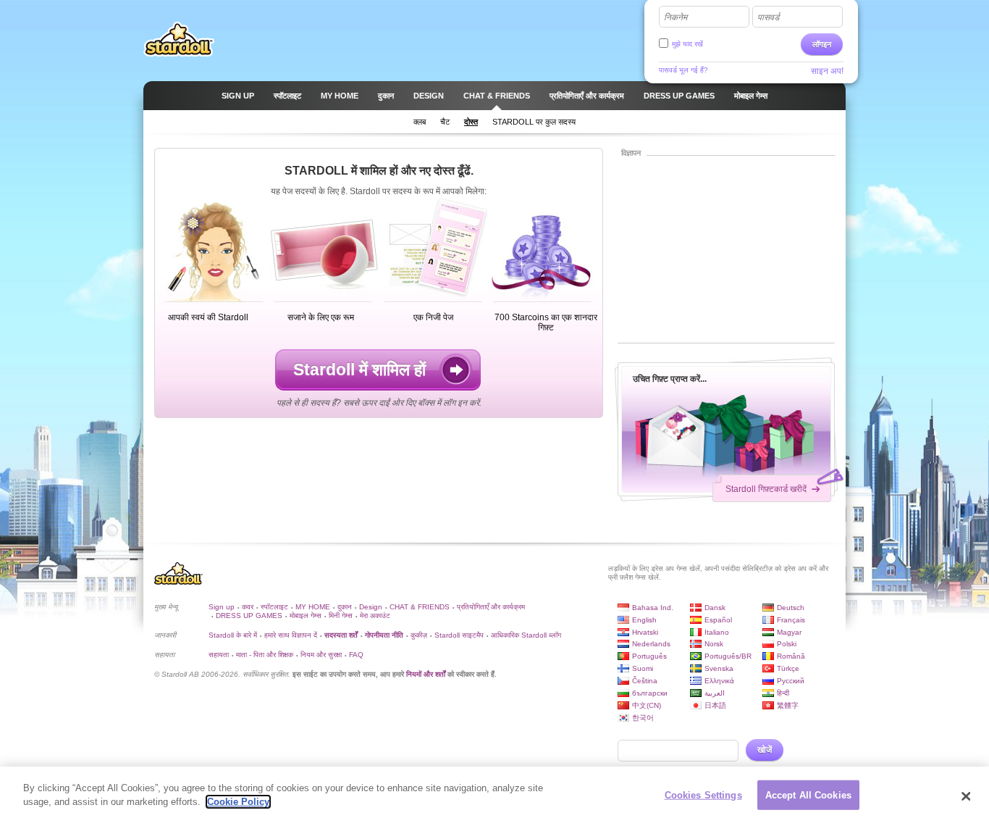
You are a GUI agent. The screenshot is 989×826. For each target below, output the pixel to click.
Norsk (713, 644)
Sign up (222, 607)
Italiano (716, 632)
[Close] (965, 796)
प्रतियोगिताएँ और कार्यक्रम (491, 607)
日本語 (715, 705)
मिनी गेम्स (341, 616)
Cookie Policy (238, 801)
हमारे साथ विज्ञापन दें (290, 635)
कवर (247, 607)
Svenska (718, 668)
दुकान (344, 607)
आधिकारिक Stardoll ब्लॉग (526, 635)
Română (791, 656)
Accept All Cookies (808, 795)
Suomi (642, 668)
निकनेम (675, 17)
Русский (790, 681)
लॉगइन (821, 44)
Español (718, 620)
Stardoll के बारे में (233, 635)
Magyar (789, 632)
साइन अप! (827, 71)
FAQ (356, 655)
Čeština (644, 681)
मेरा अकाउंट (375, 616)
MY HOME (312, 607)
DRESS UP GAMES (249, 616)
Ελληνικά (719, 681)
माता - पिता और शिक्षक (264, 655)
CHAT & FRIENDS (420, 607)
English (644, 620)
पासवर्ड (768, 17)
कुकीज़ (419, 635)
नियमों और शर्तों (425, 674)
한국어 (643, 718)
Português (649, 656)
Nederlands (651, 644)
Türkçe (788, 668)
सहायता (219, 655)
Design (370, 607)
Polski (786, 644)
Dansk (714, 608)
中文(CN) (646, 705)
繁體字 (788, 705)
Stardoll (178, 39)
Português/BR (728, 656)
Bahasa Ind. (652, 608)
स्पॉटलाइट (274, 607)
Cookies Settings (703, 795)
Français (791, 620)
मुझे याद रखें (687, 44)
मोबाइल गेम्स (305, 616)
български (650, 693)
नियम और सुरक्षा (321, 655)
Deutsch (790, 608)
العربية (714, 693)
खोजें (764, 750)
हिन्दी (783, 693)
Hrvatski (645, 632)
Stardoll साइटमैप (459, 635)
